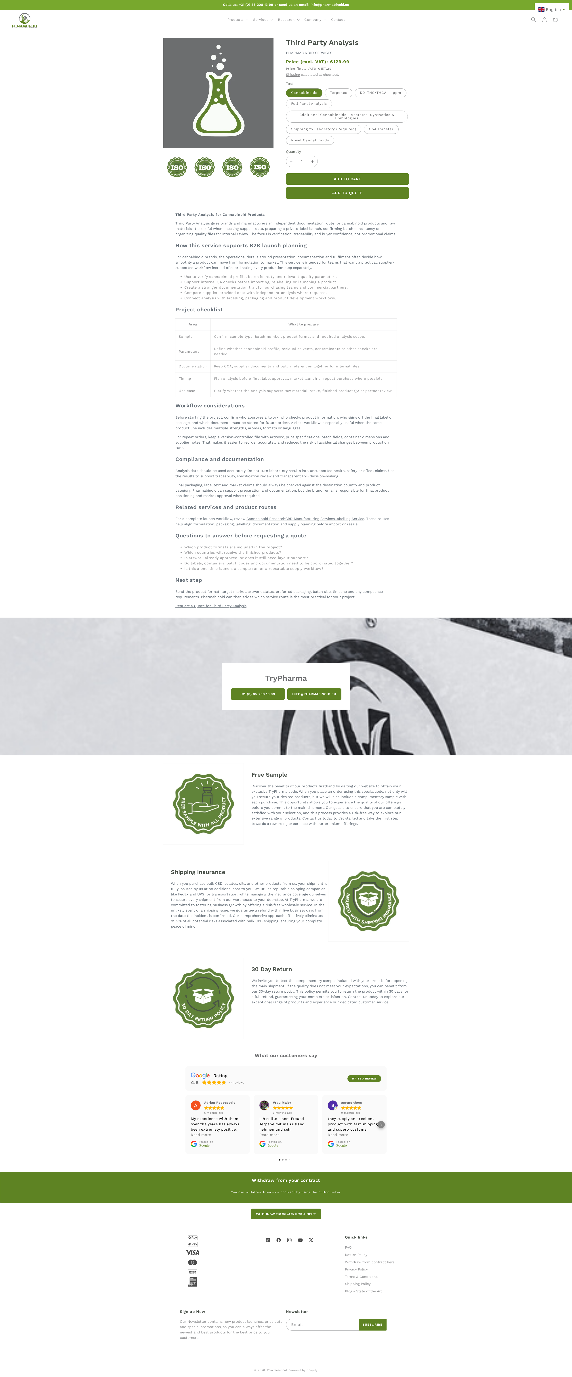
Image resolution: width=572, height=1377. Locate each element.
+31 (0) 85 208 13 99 (257, 694)
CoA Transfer (381, 129)
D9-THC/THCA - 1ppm (380, 93)
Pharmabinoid (277, 1370)
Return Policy (356, 1255)
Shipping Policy (358, 1284)
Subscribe (373, 1324)
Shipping (293, 75)
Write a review (364, 1078)
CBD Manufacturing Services (310, 519)
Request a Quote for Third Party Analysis (210, 606)
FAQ (348, 1247)
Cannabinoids (304, 93)
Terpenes (338, 93)
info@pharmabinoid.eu (314, 694)
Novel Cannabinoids (310, 140)
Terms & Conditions (361, 1277)
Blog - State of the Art (363, 1291)
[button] (237, 20)
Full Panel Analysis (309, 104)
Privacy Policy (356, 1269)
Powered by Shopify (303, 1370)
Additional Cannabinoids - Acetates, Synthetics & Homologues (346, 116)
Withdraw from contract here (370, 1262)
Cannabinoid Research (265, 519)
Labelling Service (349, 519)
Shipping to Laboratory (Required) (323, 129)
